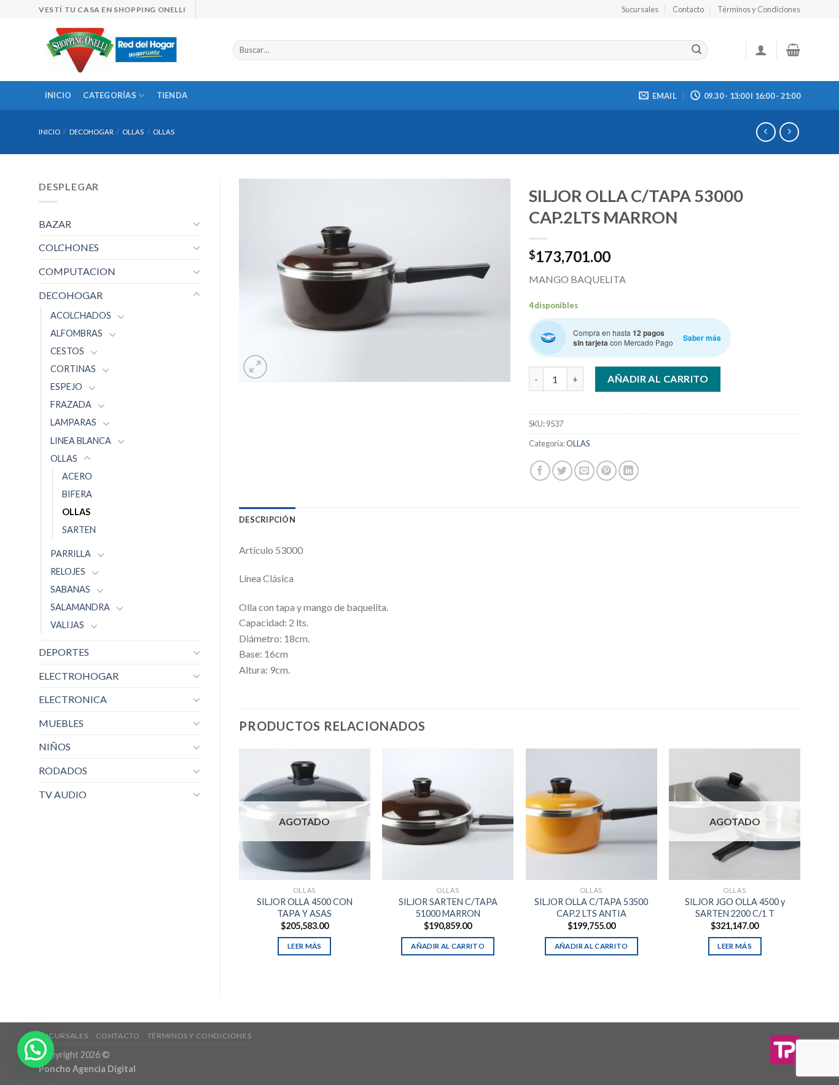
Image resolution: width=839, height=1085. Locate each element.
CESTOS (67, 351)
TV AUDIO (63, 794)
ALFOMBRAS (76, 333)
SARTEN (79, 529)
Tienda (172, 95)
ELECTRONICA (73, 699)
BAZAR (55, 224)
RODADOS (63, 770)
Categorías (109, 95)
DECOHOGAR (91, 132)
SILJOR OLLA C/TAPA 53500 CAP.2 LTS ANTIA (591, 907)
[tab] (267, 519)
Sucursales (640, 9)
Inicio (58, 95)
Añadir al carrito (657, 378)
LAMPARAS (73, 422)
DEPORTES (64, 652)
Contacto (688, 9)
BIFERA (77, 494)
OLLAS (133, 132)
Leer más (304, 946)
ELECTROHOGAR (79, 676)
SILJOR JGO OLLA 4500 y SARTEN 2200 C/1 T (735, 907)
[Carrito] (793, 49)
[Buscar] (696, 50)
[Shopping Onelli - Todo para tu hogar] (126, 49)
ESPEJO (66, 386)
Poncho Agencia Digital (87, 1069)
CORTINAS (73, 369)
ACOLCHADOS (80, 315)
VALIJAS (67, 625)
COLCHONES (69, 247)
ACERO (77, 476)
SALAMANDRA (80, 607)
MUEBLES (61, 723)
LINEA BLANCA (80, 440)
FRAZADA (71, 404)
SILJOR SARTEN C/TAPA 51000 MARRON (448, 907)
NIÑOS (55, 746)
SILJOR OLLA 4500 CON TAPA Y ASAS (305, 907)
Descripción (267, 519)
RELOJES (67, 571)
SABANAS (70, 589)
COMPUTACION (77, 271)
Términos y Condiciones (758, 9)
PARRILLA (70, 553)
